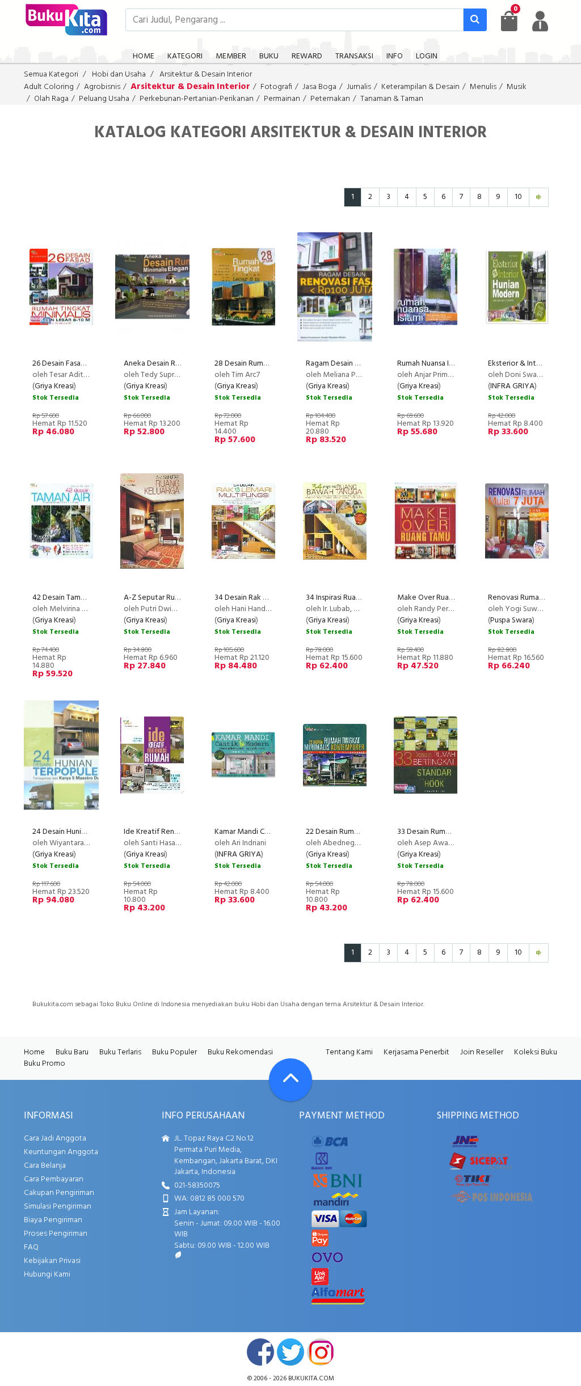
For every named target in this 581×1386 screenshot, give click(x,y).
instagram (320, 1352)
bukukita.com (311, 1379)
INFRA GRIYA (512, 386)
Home (34, 1052)
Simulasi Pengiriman (57, 1206)
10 (518, 197)
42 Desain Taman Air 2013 (74, 597)
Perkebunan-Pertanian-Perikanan (197, 98)
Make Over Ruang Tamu (437, 597)
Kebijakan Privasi (52, 1261)
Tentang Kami (349, 1052)
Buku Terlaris (120, 1052)
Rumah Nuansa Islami (431, 363)
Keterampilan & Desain (420, 87)
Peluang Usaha (104, 98)
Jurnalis (359, 87)
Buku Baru (72, 1052)
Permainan (282, 98)
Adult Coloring (49, 87)
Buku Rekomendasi (240, 1052)
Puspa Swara (511, 620)
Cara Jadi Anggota (55, 1138)
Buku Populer (174, 1052)
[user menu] (540, 21)
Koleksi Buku (535, 1052)
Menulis (483, 87)
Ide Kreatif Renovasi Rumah (170, 831)
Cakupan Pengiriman (59, 1192)
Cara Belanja (45, 1165)
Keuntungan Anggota (61, 1152)
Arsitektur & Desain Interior (205, 74)
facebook (260, 1352)
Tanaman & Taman (391, 98)
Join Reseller (481, 1052)
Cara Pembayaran (53, 1179)
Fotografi (276, 87)
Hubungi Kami (47, 1274)
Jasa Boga (319, 87)
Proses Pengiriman (55, 1233)
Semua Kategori (51, 74)
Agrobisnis (102, 87)
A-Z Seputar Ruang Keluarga (171, 597)
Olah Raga (51, 98)
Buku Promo (44, 1063)
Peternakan (330, 98)
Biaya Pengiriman (53, 1220)
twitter (290, 1352)
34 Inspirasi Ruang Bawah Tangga (360, 597)
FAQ (31, 1247)
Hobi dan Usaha (119, 74)
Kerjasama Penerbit (416, 1052)
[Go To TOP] (290, 1079)
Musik (517, 87)
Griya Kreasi (54, 386)
